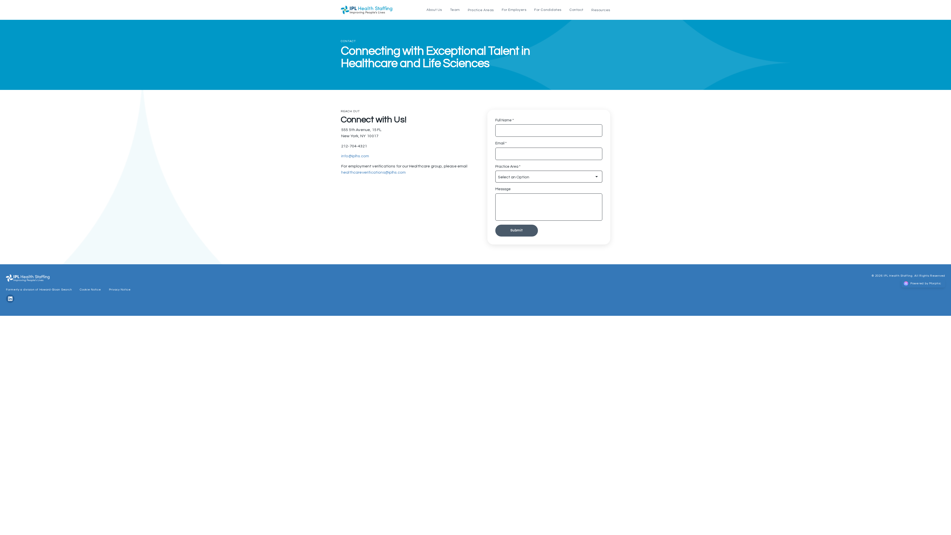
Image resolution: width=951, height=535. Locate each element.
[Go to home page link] (28, 278)
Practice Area (508, 166)
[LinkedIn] (12, 302)
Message (503, 189)
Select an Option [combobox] (513, 177)
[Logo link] (366, 10)
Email (501, 143)
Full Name (504, 120)
